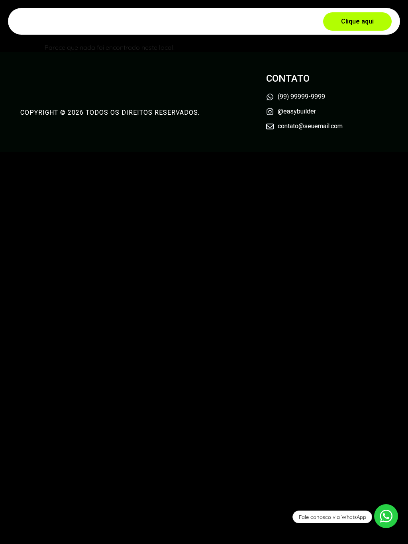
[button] (357, 21)
